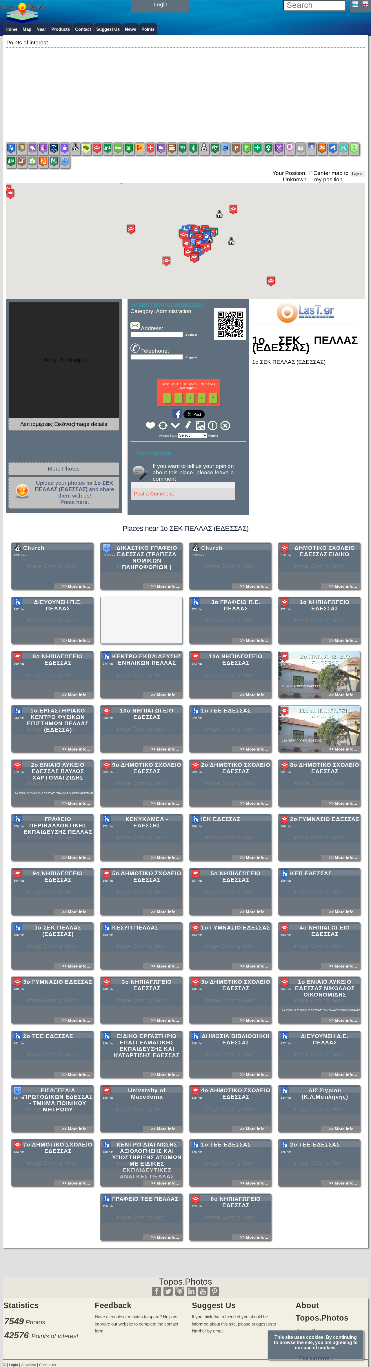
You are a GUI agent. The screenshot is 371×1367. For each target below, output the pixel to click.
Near (41, 29)
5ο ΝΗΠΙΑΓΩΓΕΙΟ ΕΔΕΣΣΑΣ (236, 876)
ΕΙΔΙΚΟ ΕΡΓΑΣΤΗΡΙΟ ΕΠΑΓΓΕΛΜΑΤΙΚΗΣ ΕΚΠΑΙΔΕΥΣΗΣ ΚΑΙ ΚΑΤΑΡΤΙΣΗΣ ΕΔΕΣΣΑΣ (147, 1045)
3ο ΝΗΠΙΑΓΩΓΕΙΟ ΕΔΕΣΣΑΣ (147, 985)
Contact (83, 29)
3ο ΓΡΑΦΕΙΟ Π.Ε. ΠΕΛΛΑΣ (236, 605)
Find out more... (316, 1358)
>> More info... (76, 586)
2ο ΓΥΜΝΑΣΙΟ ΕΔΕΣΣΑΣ (324, 819)
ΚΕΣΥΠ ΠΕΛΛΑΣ (135, 928)
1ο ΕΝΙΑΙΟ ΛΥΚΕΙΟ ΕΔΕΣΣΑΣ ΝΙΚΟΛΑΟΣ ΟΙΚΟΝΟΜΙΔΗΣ (325, 988)
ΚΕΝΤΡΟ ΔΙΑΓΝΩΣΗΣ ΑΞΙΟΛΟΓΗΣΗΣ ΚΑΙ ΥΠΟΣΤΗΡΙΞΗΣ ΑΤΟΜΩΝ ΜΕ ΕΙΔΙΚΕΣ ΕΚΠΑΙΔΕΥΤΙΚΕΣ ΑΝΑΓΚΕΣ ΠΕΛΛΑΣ (147, 1161)
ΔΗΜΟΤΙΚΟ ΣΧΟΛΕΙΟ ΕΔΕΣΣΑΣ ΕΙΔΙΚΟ (324, 551)
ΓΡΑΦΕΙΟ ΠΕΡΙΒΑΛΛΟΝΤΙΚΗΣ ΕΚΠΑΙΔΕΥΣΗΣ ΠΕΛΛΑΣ (57, 825)
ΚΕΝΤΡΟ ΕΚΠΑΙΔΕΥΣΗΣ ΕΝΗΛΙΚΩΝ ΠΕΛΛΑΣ (147, 659)
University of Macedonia (147, 1093)
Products (60, 29)
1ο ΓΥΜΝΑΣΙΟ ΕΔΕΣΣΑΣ (235, 928)
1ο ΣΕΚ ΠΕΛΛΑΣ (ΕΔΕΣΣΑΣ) (57, 931)
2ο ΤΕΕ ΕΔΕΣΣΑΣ (48, 1036)
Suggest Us (108, 29)
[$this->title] (305, 321)
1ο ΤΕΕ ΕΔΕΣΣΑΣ (226, 711)
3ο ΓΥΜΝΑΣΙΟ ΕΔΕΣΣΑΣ (57, 982)
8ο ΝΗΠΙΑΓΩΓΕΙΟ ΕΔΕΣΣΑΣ (58, 659)
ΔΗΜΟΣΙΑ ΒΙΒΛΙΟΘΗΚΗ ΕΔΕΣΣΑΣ (236, 1039)
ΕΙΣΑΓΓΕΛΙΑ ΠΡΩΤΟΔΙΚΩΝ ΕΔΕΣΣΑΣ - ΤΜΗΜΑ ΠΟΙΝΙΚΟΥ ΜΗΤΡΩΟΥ (58, 1100)
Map (27, 29)
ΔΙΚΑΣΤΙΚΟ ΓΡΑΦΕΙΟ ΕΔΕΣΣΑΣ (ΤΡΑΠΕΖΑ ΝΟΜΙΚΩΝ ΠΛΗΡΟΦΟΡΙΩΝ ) (147, 557)
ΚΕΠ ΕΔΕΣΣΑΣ (311, 873)
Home (11, 29)
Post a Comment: (154, 494)
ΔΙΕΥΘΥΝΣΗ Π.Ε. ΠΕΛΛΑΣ (58, 605)
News (130, 29)
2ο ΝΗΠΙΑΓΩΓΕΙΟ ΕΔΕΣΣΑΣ (325, 659)
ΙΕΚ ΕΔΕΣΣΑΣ (220, 819)
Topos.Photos (185, 1281)
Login (13, 1365)
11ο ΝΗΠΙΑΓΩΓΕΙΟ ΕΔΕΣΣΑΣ (325, 714)
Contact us (47, 1365)
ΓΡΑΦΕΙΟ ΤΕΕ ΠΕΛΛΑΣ (145, 1199)
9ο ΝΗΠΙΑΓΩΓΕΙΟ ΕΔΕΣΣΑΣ (58, 876)
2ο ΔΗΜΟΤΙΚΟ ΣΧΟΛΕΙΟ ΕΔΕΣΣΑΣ (235, 768)
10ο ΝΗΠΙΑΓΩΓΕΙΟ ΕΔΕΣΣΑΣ (147, 714)
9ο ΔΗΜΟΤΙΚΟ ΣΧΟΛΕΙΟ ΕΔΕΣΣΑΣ (146, 768)
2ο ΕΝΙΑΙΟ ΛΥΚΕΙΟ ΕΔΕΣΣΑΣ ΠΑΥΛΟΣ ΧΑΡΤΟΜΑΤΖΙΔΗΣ (58, 771)
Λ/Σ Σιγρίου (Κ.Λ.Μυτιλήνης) (325, 1093)
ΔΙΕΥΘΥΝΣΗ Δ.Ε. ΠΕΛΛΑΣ (325, 1039)
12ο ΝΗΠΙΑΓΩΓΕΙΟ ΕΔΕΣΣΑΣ (236, 659)
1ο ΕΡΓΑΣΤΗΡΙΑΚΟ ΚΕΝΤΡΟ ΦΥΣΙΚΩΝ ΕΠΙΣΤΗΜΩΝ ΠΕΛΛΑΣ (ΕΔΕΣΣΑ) (58, 720)
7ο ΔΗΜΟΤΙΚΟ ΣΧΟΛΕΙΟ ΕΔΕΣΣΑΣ (57, 1148)
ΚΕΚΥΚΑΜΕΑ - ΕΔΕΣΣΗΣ (147, 822)
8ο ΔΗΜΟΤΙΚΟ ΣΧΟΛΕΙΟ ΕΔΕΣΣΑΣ (324, 768)
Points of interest (54, 1336)
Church (34, 548)
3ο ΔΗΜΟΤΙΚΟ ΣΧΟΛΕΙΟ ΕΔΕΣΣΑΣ (235, 985)
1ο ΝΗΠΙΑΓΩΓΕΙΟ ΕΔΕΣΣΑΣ (325, 605)
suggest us (262, 1323)
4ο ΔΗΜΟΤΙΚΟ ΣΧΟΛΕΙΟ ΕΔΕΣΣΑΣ (235, 1093)
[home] (23, 21)
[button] (194, 243)
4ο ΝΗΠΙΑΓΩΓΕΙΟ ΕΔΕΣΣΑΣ (325, 931)
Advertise (28, 1365)
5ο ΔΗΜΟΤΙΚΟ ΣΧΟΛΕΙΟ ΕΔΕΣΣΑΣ (146, 876)
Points (147, 29)
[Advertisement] (185, 89)
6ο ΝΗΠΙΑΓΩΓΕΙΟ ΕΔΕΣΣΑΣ (236, 1202)
